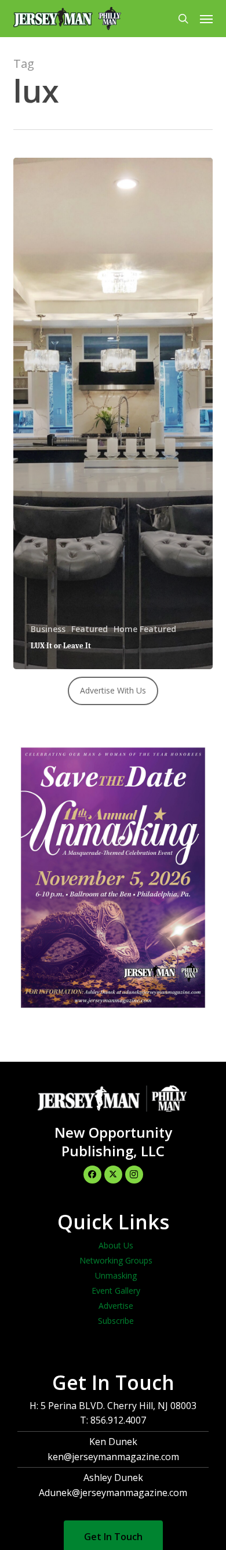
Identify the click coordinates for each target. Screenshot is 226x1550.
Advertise (116, 1305)
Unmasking (116, 1275)
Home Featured (145, 628)
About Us (116, 1245)
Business (48, 628)
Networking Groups (115, 1260)
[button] (206, 18)
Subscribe (116, 1320)
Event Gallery (116, 1290)
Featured (89, 628)
